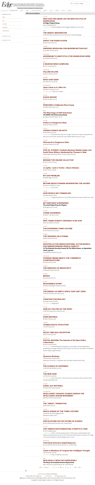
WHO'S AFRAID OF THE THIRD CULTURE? (61, 411)
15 (70, 467)
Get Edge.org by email (60, 476)
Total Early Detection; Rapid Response (59, 442)
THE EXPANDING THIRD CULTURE (57, 228)
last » (79, 467)
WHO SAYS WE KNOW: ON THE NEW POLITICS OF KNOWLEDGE (64, 19)
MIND (44, 31)
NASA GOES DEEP (51, 79)
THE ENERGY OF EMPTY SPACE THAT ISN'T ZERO (64, 291)
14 (67, 467)
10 (58, 467)
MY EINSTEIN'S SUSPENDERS (56, 203)
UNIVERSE (45, 46)
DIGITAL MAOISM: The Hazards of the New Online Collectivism (64, 341)
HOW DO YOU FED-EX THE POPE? (57, 309)
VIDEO (21, 10)
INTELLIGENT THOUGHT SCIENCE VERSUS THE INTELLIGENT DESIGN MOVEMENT (63, 394)
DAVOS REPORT (50, 97)
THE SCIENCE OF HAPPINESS (55, 366)
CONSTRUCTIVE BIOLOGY (54, 299)
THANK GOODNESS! (52, 212)
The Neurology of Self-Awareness (57, 112)
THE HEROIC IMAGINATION (55, 32)
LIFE (44, 103)
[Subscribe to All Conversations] (25, 471)
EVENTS (45, 10)
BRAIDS (46, 275)
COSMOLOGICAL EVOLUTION (56, 324)
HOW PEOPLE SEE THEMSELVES (57, 193)
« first (40, 467)
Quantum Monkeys (51, 356)
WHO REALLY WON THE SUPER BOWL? (60, 460)
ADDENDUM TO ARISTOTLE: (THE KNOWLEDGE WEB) (66, 56)
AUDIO (27, 10)
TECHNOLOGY (46, 54)
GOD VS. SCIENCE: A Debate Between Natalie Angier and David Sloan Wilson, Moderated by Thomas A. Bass (67, 151)
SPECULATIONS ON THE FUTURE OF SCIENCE (62, 421)
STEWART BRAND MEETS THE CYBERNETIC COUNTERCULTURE (62, 259)
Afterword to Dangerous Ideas (56, 142)
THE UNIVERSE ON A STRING (55, 236)
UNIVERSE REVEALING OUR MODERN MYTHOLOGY (65, 48)
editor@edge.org (36, 476)
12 (63, 467)
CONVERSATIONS (13, 10)
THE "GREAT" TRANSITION (54, 403)
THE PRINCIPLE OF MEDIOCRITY (57, 268)
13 (65, 467)
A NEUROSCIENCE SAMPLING (56, 64)
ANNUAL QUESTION (36, 10)
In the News (48, 476)
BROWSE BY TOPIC (6, 14)
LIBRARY (57, 10)
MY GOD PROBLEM (51, 175)
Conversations (47, 85)
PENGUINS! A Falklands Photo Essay (58, 105)
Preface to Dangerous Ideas (55, 122)
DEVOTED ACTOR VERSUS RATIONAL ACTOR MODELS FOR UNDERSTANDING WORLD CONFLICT (66, 245)
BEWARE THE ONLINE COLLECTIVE (58, 160)
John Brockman (42, 474)
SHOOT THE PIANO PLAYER (55, 40)
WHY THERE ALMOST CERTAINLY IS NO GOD (62, 220)
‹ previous (46, 467)
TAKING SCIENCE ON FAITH (55, 130)
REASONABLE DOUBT (52, 283)
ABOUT (63, 10)
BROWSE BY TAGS (6, 40)
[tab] (12, 14)
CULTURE (45, 16)
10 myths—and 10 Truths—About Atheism (61, 167)
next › (75, 467)
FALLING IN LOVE (50, 71)
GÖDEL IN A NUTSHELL (53, 385)
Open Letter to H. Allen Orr (54, 87)
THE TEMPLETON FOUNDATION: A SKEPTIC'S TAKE (65, 428)
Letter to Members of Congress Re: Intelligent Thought (66, 450)
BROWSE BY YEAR (6, 36)
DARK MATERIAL (50, 316)
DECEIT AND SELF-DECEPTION (56, 332)
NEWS (51, 10)
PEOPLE (69, 10)
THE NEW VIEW (50, 374)
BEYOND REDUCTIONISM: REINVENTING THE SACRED (66, 183)
